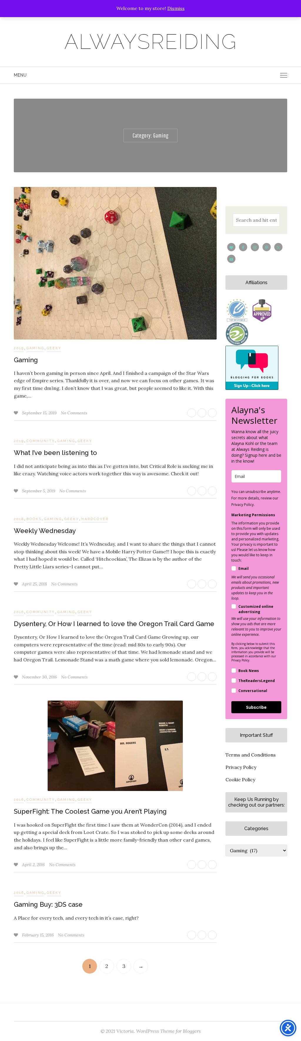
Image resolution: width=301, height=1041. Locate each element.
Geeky (54, 348)
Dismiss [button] (176, 8)
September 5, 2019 (39, 491)
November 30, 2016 (40, 677)
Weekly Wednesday (45, 530)
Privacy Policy (240, 767)
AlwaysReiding (150, 41)
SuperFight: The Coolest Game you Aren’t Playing (90, 811)
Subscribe (256, 707)
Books (34, 519)
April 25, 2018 (35, 584)
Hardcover (95, 519)
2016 (19, 612)
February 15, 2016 (38, 935)
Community (40, 441)
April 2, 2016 (34, 864)
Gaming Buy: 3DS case (48, 904)
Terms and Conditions (250, 755)
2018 (19, 519)
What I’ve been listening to (55, 452)
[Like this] (16, 413)
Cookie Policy (240, 779)
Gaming (35, 348)
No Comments (74, 413)
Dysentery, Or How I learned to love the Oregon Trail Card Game (114, 624)
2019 (19, 348)
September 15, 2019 (40, 413)
